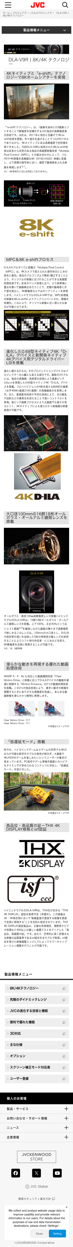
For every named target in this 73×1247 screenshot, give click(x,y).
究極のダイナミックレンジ (28, 999)
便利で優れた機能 (22, 1022)
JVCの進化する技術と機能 (29, 1010)
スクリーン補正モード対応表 (30, 1067)
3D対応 (15, 1033)
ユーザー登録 (19, 1078)
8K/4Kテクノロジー (24, 988)
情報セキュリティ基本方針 (34, 1199)
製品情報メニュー (36, 30)
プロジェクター (20, 13)
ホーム (6, 13)
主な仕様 (16, 1044)
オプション (18, 1056)
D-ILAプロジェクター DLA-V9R (49, 13)
